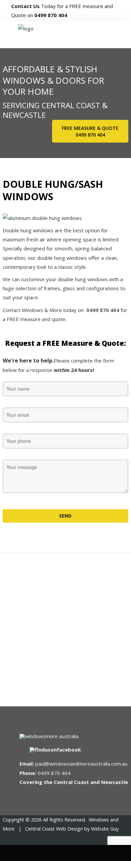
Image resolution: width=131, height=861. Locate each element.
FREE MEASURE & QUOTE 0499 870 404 (90, 131)
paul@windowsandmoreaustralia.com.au (81, 763)
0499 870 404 (50, 15)
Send (65, 516)
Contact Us (25, 6)
